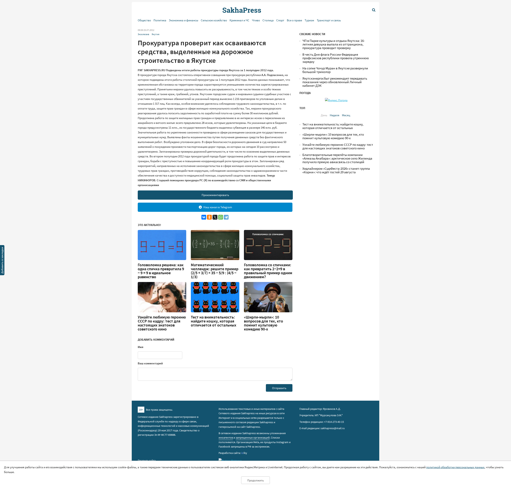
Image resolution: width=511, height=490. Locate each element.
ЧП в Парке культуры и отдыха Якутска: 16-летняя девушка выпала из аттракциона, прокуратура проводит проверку (333, 44)
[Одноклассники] (209, 217)
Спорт (280, 20)
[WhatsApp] (220, 217)
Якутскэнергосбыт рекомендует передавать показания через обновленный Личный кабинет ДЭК (334, 82)
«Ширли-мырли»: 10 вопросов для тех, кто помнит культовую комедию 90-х (263, 323)
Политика (159, 20)
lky (244, 453)
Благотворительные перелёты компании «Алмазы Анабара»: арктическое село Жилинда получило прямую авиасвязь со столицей (337, 158)
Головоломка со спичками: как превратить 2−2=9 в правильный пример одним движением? (268, 270)
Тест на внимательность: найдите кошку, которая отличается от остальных (213, 321)
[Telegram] (226, 217)
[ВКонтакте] (203, 217)
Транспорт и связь (329, 20)
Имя (140, 347)
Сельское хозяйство (214, 20)
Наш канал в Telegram (217, 207)
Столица (268, 20)
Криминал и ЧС (239, 20)
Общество (144, 20)
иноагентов (226, 437)
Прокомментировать (215, 195)
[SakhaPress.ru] (2, 261)
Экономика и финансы (183, 20)
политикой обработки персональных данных (455, 467)
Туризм (309, 20)
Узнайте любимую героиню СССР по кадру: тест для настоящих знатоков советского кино (162, 323)
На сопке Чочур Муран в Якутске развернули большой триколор (335, 70)
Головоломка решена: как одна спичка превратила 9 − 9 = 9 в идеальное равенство (161, 270)
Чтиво (256, 20)
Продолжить (255, 480)
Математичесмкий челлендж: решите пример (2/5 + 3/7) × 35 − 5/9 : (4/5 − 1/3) (214, 270)
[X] (215, 217)
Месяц (346, 115)
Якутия (155, 34)
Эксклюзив (143, 34)
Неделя (334, 115)
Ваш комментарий (150, 363)
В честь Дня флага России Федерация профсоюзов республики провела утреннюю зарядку (335, 58)
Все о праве (294, 20)
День (324, 115)
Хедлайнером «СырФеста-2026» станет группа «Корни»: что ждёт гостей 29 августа (336, 170)
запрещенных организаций (253, 437)
